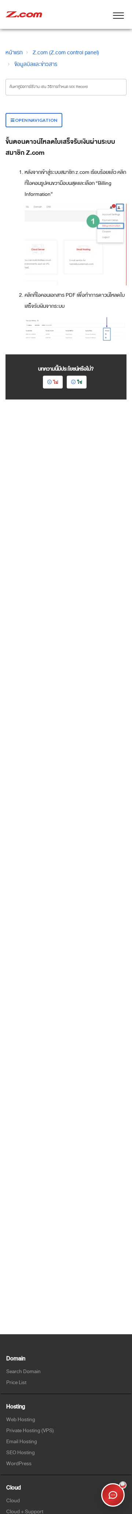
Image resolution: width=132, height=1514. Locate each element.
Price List (16, 1382)
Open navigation (35, 120)
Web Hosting (20, 1419)
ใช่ (79, 382)
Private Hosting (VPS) (30, 1430)
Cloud (13, 1500)
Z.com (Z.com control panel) (66, 52)
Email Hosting (21, 1441)
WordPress (19, 1463)
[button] (118, 14)
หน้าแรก (14, 52)
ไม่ (55, 382)
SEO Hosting (20, 1452)
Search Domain (23, 1371)
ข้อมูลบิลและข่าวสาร (35, 64)
